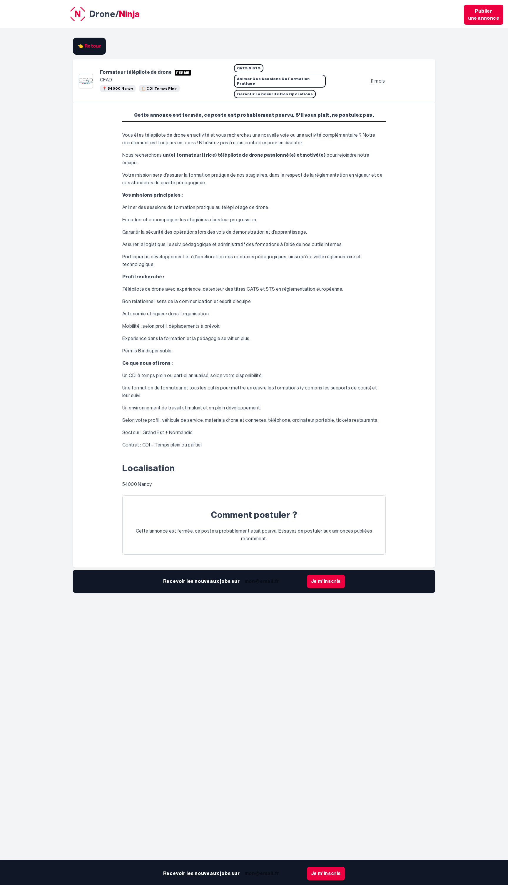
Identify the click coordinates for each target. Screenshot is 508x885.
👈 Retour (89, 46)
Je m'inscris (326, 581)
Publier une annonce (483, 15)
